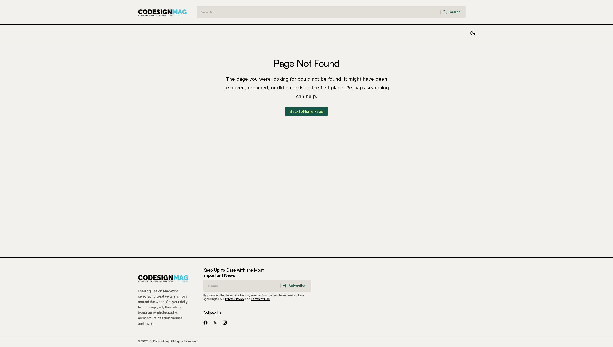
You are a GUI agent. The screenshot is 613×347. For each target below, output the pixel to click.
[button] (473, 33)
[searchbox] (318, 12)
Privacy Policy (234, 299)
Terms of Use (260, 299)
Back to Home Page (306, 111)
